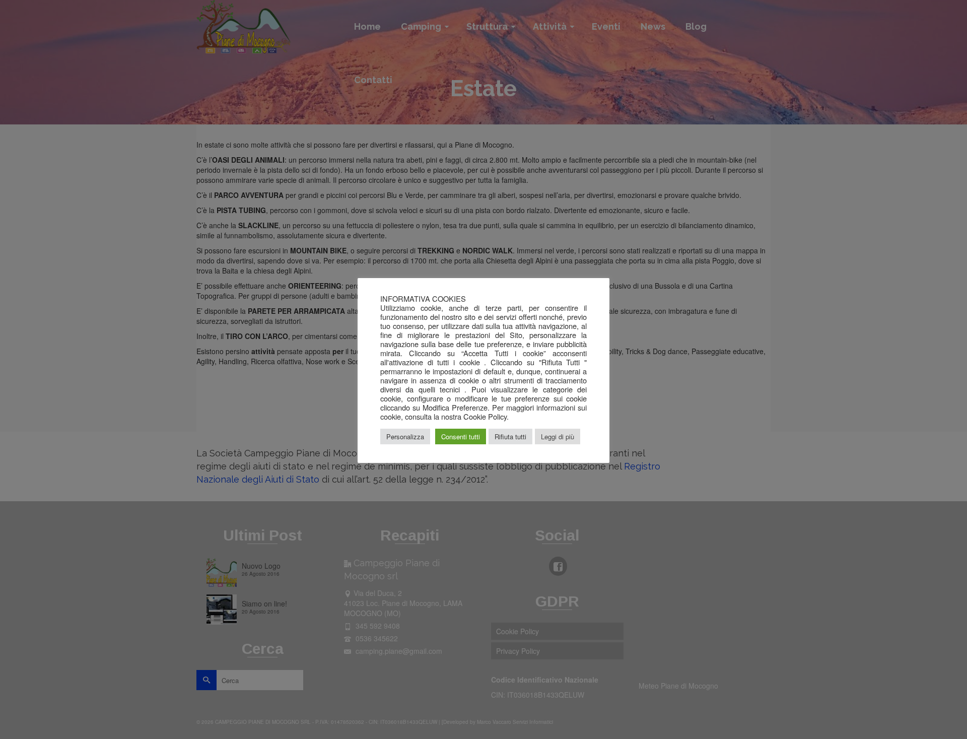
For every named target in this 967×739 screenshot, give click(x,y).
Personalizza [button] (405, 436)
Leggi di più (557, 436)
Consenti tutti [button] (460, 436)
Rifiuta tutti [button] (510, 436)
